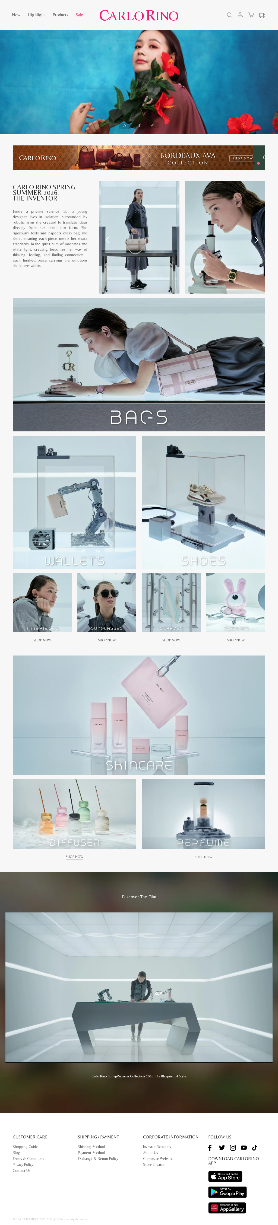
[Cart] (251, 15)
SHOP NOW (42, 640)
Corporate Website (158, 1158)
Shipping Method (91, 1146)
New (16, 14)
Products (60, 14)
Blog (16, 1152)
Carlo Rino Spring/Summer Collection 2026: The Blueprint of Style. (139, 1076)
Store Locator (154, 1164)
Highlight (36, 14)
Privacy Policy (23, 1164)
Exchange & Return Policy (98, 1158)
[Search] (229, 15)
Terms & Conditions (28, 1158)
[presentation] (108, 239)
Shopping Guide (25, 1146)
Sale (79, 14)
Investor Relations (157, 1146)
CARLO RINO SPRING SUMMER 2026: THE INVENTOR (44, 192)
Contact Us (21, 1170)
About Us (150, 1152)
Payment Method (91, 1152)
